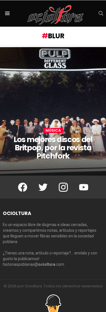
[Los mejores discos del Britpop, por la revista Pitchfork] (53, 110)
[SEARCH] (101, 13)
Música (53, 130)
